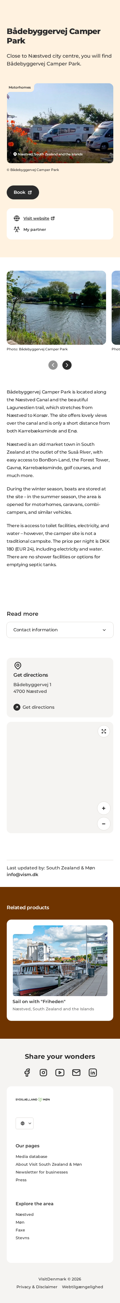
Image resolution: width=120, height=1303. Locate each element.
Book (19, 192)
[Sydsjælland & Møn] (33, 1099)
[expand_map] (104, 731)
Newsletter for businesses (42, 1172)
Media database (31, 1156)
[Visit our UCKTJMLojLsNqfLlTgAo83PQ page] (60, 1072)
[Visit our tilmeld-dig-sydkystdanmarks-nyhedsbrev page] (76, 1072)
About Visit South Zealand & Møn (49, 1164)
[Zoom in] (104, 808)
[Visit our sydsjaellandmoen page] (27, 1072)
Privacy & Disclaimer (36, 1286)
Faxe (20, 1230)
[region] (60, 777)
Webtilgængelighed (82, 1286)
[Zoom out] (104, 823)
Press (21, 1179)
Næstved (25, 1214)
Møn (20, 1222)
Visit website (36, 218)
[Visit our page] (43, 1072)
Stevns (22, 1237)
